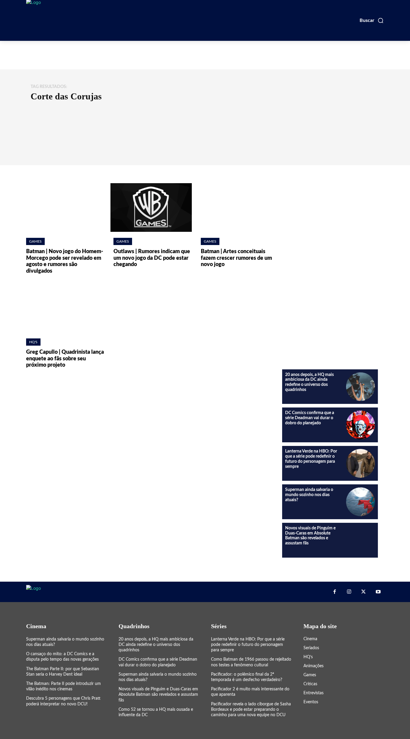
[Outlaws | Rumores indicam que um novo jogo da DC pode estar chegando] (151, 207)
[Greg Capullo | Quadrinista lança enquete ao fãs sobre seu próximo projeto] (63, 307)
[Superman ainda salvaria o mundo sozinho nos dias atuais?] (360, 501)
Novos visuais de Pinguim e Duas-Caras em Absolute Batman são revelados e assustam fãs (158, 694)
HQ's (33, 342)
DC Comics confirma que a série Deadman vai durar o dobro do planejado (309, 418)
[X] (363, 592)
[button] (372, 20)
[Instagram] (349, 592)
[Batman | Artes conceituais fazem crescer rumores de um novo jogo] (238, 207)
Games (35, 241)
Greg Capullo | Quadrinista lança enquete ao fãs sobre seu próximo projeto (65, 359)
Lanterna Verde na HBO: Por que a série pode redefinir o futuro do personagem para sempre (248, 644)
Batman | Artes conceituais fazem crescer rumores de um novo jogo (236, 258)
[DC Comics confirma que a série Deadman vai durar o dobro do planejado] (360, 424)
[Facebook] (334, 592)
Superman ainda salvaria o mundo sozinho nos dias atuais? (309, 495)
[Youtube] (378, 592)
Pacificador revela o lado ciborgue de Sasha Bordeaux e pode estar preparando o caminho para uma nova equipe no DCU (251, 709)
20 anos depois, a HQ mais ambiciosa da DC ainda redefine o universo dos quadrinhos (156, 644)
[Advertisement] (205, 54)
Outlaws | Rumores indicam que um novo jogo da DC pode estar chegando (151, 258)
